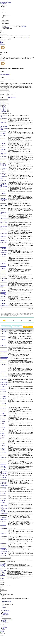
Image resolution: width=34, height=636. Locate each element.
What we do (4, 626)
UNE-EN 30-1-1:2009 (3, 543)
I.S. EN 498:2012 (2, 263)
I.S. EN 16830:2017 (3, 143)
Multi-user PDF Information (6, 611)
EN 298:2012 (2, 425)
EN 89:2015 (2, 418)
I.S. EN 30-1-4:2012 (3, 274)
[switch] (13, 320)
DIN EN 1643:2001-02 (3, 252)
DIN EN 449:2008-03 (3, 517)
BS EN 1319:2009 (3, 498)
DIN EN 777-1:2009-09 (3, 153)
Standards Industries (5, 613)
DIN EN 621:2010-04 (3, 505)
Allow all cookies (27, 326)
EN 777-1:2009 (2, 441)
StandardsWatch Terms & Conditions (7, 619)
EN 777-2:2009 (2, 427)
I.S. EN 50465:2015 (3, 231)
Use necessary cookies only (6, 326)
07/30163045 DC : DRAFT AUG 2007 (3, 362)
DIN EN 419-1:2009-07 (3, 483)
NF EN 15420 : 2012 (3, 294)
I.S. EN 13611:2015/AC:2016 (3, 508)
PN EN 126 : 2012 (3, 107)
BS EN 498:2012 (2, 245)
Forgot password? (23, 26)
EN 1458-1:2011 (2, 419)
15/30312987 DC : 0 (3, 203)
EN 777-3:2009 (2, 445)
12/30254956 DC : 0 (3, 200)
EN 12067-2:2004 (3, 559)
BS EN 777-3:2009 (3, 495)
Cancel (3, 20)
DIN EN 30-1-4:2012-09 (3, 382)
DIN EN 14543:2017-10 (3, 176)
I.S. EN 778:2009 (2, 339)
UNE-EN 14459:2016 (3, 536)
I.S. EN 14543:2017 (3, 266)
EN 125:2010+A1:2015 (3, 570)
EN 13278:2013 (2, 174)
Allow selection (17, 326)
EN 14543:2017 (2, 421)
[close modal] (3, 17)
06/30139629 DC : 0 (3, 208)
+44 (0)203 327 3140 (5, 607)
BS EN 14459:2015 (3, 491)
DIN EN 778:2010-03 (3, 379)
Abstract (2, 81)
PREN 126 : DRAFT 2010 (11, 97)
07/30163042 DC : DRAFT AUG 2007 (3, 210)
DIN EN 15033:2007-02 (3, 173)
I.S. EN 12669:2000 (3, 254)
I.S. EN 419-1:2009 (3, 333)
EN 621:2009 (2, 423)
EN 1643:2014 (2, 450)
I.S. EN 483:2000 (2, 193)
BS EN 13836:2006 (3, 398)
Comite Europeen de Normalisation (5, 74)
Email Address (12, 25)
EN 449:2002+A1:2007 (3, 347)
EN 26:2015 (2, 438)
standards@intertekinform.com (6, 601)
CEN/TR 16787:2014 (3, 199)
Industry (2, 580)
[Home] (3, 3)
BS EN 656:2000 (2, 394)
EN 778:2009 (2, 433)
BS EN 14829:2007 (3, 292)
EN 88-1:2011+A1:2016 (2, 575)
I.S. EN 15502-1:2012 (3, 364)
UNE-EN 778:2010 (3, 553)
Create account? (6, 27)
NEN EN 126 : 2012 (3, 105)
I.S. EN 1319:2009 (3, 331)
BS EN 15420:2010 (3, 120)
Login (3, 27)
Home (1, 41)
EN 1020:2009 (2, 502)
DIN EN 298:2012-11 (3, 384)
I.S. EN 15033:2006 (3, 521)
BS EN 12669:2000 (3, 391)
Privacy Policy (4, 621)
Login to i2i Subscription (3, 2)
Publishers (1, 42)
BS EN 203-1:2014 (3, 408)
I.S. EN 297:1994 (2, 290)
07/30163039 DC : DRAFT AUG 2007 (3, 467)
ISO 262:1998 (2, 565)
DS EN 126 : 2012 (3, 110)
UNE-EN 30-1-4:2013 (3, 546)
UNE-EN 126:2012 (3, 111)
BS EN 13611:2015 (3, 477)
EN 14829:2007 (2, 448)
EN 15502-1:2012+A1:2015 (2, 510)
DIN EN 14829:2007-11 (3, 122)
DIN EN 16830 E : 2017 (3, 351)
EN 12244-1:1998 (3, 180)
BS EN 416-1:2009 (3, 164)
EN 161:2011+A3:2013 (3, 563)
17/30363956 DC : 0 (3, 215)
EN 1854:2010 (2, 564)
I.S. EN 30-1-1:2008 (3, 248)
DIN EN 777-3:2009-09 (3, 156)
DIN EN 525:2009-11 (3, 376)
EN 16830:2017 (2, 500)
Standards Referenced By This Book (6, 113)
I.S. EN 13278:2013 (3, 247)
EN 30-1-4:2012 (2, 435)
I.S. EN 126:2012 (2, 106)
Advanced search (2, 40)
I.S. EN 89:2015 (2, 169)
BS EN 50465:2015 (3, 221)
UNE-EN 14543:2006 (3, 551)
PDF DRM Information (5, 610)
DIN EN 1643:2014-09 (3, 240)
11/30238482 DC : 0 (3, 133)
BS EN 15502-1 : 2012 (3, 475)
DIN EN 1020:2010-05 (3, 233)
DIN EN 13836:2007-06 (3, 519)
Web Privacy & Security (5, 622)
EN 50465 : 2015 (2, 228)
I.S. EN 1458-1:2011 (3, 280)
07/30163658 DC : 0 (3, 300)
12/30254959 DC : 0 (3, 131)
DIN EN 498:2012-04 (3, 479)
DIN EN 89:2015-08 (3, 238)
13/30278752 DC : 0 (3, 464)
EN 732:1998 (2, 449)
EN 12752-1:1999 (3, 183)
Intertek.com (9, 2)
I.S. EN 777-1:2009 (3, 345)
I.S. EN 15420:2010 (3, 145)
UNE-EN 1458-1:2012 (3, 531)
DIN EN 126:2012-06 (3, 103)
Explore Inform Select (27, 37)
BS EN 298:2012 (2, 413)
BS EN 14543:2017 (3, 487)
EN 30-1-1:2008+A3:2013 (2, 178)
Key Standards (4, 612)
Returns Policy (4, 620)
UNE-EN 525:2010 (3, 555)
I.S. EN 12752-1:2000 (3, 282)
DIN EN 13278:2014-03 (3, 482)
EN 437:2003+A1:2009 (3, 568)
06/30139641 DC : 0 (3, 469)
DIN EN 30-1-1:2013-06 (3, 485)
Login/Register (5, 21)
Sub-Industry (3, 582)
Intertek (3, 628)
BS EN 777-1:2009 (3, 403)
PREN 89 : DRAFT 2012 (4, 218)
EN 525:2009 (2, 429)
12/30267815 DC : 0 (3, 195)
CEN (1, 43)
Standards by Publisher (5, 614)
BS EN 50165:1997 (3, 452)
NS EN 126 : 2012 (3, 102)
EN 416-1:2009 (2, 436)
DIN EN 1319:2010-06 (3, 236)
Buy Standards (4, 4)
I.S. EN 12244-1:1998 (3, 250)
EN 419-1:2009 (2, 437)
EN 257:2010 (2, 578)
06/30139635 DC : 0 (3, 135)
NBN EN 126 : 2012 (3, 108)
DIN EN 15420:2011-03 (3, 457)
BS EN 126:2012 (2, 104)
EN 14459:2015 (2, 511)
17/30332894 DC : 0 (3, 366)
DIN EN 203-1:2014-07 (3, 229)
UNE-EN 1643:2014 (3, 533)
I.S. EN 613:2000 (2, 293)
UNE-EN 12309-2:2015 (3, 549)
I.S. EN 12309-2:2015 (3, 278)
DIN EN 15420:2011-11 (3, 515)
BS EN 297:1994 (2, 159)
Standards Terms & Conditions (6, 618)
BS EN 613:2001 (2, 163)
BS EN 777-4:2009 (3, 401)
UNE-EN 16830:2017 (3, 539)
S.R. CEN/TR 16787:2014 (2, 147)
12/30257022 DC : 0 (3, 459)
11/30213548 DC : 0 (3, 124)
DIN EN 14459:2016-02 (3, 242)
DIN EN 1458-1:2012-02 (4, 513)
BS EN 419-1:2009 (3, 165)
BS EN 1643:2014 (3, 411)
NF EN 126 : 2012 (3, 109)
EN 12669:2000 (2, 171)
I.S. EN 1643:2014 (3, 256)
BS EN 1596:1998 (3, 396)
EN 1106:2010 (2, 573)
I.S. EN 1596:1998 (3, 525)
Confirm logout (7, 20)
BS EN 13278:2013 (3, 488)
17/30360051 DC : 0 (3, 149)
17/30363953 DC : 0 (3, 303)
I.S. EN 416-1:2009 (3, 329)
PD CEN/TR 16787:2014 (4, 357)
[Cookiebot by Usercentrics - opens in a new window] (29, 309)
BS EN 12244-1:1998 (3, 168)
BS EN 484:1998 (2, 191)
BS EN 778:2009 (2, 386)
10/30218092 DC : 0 (3, 296)
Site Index (3, 629)
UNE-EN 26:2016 (3, 548)
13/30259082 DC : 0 (3, 198)
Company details (4, 627)
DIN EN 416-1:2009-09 (3, 151)
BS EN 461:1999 (2, 493)
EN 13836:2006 (2, 443)
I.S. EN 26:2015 (2, 268)
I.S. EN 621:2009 (2, 336)
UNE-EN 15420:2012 (3, 528)
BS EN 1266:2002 (3, 415)
